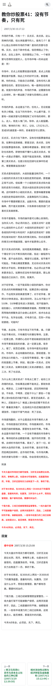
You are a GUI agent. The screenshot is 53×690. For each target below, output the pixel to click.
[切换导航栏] (4, 4)
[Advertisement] (26, 644)
